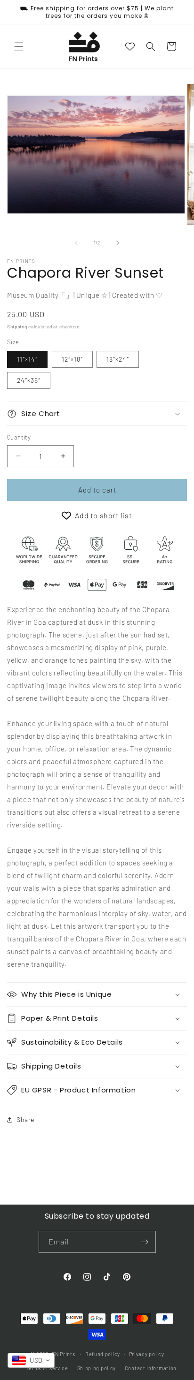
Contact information (151, 1368)
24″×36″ (28, 380)
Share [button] (25, 1119)
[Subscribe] (145, 1242)
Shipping (17, 326)
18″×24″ (117, 359)
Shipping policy (96, 1368)
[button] (18, 46)
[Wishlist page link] (130, 46)
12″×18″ (72, 359)
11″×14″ (27, 359)
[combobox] (31, 1360)
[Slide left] (76, 243)
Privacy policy (146, 1354)
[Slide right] (117, 243)
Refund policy (102, 1354)
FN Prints (63, 1353)
